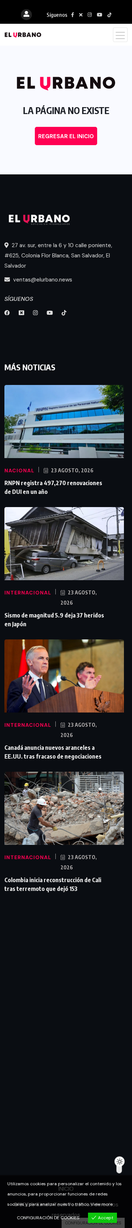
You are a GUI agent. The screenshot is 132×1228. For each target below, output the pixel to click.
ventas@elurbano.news (42, 279)
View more (102, 1204)
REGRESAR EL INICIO (66, 136)
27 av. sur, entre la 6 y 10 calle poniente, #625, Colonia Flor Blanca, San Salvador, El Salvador (58, 255)
